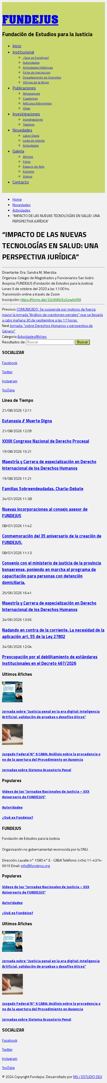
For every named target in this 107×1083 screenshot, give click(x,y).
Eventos (28, 171)
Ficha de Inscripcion (36, 72)
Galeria (18, 151)
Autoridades (31, 62)
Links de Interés (34, 140)
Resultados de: (13, 342)
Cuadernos (30, 98)
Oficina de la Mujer (36, 82)
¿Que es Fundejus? (36, 57)
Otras (26, 108)
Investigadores (33, 119)
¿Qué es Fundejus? (17, 817)
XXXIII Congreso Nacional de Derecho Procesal (45, 441)
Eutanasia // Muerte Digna (27, 420)
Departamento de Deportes (42, 77)
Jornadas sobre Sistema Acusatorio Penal (36, 769)
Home (17, 199)
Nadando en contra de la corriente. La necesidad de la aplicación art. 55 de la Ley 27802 (53, 633)
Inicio (16, 46)
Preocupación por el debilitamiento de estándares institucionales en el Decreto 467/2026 (49, 659)
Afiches (28, 156)
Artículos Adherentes (37, 103)
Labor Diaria (31, 135)
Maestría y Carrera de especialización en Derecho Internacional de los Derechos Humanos (49, 464)
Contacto (20, 182)
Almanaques (31, 93)
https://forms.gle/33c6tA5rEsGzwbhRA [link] (51, 299)
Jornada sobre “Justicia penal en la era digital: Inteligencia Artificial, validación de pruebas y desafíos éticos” (51, 713)
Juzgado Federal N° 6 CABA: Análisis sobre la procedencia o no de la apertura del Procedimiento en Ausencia (51, 756)
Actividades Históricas (38, 67)
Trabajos (28, 124)
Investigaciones (26, 114)
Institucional (23, 52)
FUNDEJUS (30, 18)
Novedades (22, 130)
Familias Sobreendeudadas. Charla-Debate (42, 488)
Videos (27, 176)
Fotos (26, 161)
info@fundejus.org (35, 865)
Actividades (31, 145)
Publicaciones (24, 88)
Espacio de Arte (33, 166)
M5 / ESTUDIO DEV (87, 1076)
